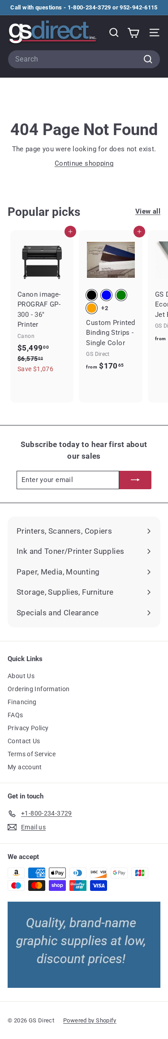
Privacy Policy (28, 728)
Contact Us (24, 741)
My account (25, 767)
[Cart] (133, 32)
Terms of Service (32, 754)
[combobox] (84, 59)
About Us (21, 676)
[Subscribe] (135, 480)
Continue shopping (84, 163)
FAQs (15, 715)
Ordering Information (39, 689)
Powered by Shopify (89, 1020)
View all (147, 211)
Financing (22, 702)
